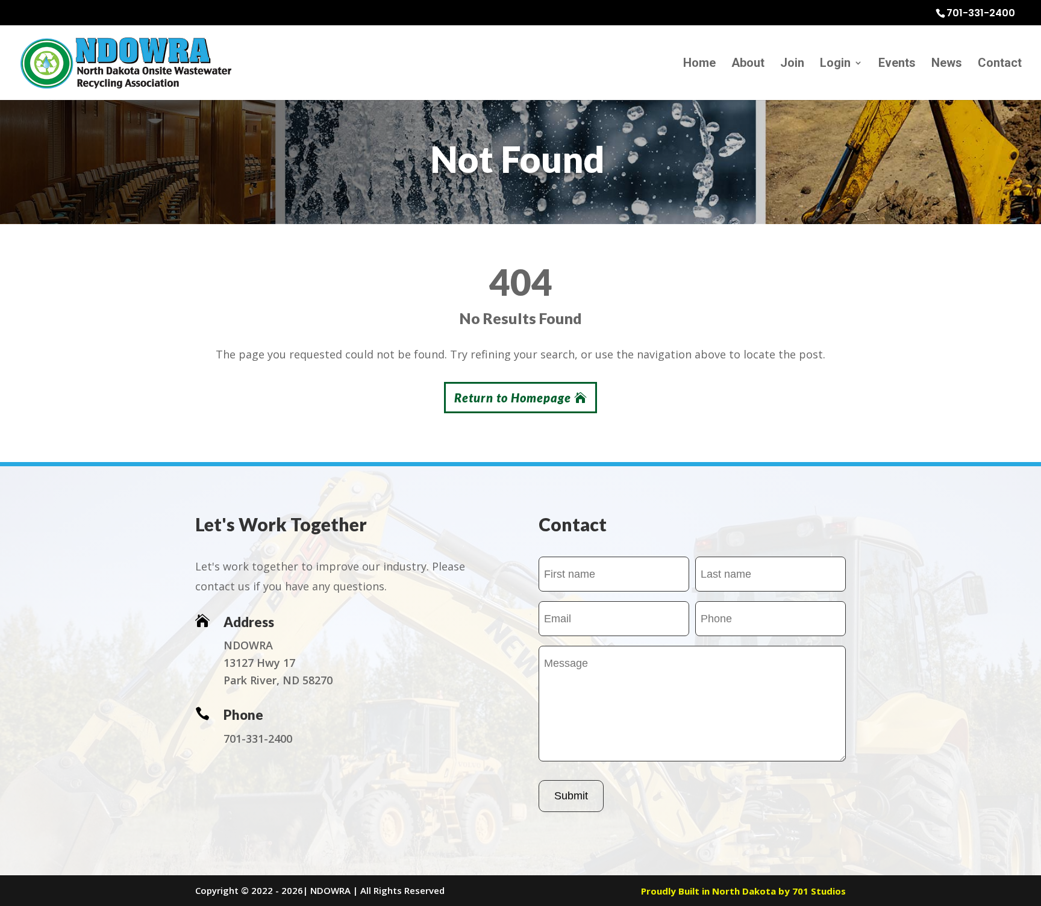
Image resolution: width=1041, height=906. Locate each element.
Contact (1000, 64)
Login (835, 64)
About (747, 64)
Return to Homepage (512, 397)
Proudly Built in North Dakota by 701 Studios (743, 891)
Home (699, 64)
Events (897, 64)
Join (792, 64)
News (946, 64)
